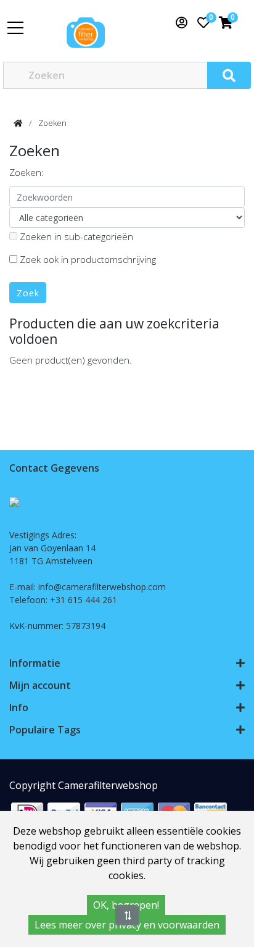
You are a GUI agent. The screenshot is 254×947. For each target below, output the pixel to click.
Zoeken (52, 122)
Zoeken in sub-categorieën (75, 236)
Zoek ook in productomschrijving (86, 259)
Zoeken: (26, 172)
